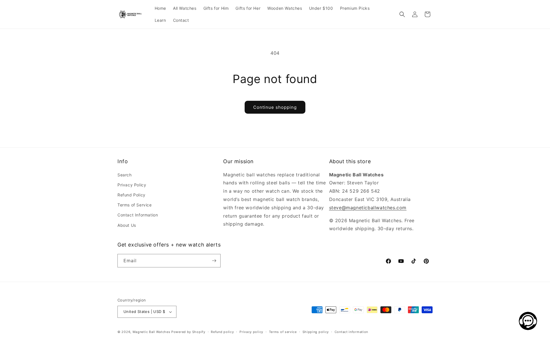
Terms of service (283, 332)
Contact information (351, 332)
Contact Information (137, 214)
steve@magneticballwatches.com (367, 207)
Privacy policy (251, 332)
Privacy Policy (131, 184)
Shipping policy (315, 332)
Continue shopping (275, 107)
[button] (402, 14)
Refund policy (222, 332)
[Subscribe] (214, 260)
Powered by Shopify (188, 332)
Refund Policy (131, 194)
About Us (126, 225)
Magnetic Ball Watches (151, 332)
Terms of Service (134, 204)
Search (124, 174)
